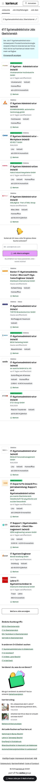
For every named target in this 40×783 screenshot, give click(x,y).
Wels (17, 210)
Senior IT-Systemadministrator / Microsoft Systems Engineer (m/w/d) (24, 274)
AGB (35, 758)
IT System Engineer (20, 553)
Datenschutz (5, 763)
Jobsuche (6, 10)
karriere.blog (8, 700)
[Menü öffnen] (3, 3)
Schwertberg (16, 288)
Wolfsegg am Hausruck (20, 319)
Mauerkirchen (16, 349)
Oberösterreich (9, 33)
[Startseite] (12, 3)
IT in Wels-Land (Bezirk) (11, 657)
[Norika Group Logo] (20, 773)
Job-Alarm (35, 10)
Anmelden (32, 3)
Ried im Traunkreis (18, 410)
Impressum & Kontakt (24, 758)
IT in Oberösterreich (10, 630)
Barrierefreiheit (18, 763)
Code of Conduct (32, 763)
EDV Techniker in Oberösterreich (15, 634)
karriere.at (26, 729)
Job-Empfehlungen (20, 10)
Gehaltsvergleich (16, 694)
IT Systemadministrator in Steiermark (17, 649)
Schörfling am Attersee (20, 375)
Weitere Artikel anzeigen (12, 724)
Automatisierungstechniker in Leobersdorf (19, 749)
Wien (13, 210)
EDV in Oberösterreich (10, 626)
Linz (12, 149)
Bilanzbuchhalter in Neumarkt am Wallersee (19, 745)
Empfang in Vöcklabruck (11, 741)
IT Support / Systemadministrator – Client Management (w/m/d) (24, 526)
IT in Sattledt (7, 660)
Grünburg (15, 563)
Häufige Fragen (8, 758)
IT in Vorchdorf (8, 653)
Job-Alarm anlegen (21, 253)
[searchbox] (20, 19)
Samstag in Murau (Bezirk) (12, 734)
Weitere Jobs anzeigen (20, 611)
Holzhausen (16, 119)
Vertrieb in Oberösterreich (12, 638)
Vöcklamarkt (16, 82)
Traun (13, 594)
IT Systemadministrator (17, 29)
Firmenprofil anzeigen (12, 55)
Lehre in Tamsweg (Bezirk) (12, 738)
